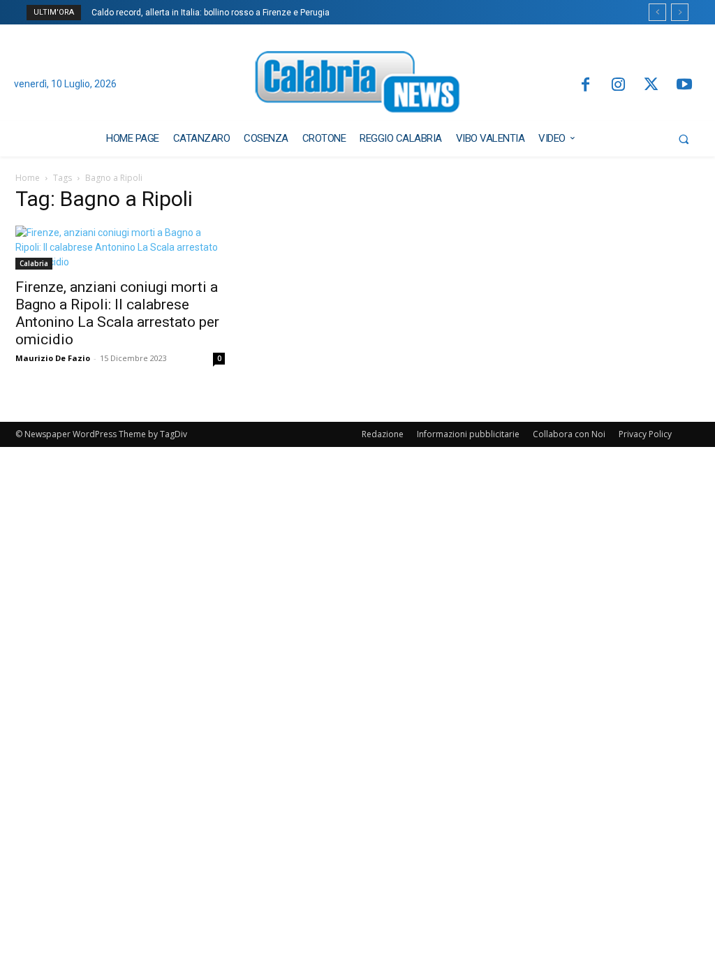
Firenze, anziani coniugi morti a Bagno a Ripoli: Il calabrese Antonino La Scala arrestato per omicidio (117, 313)
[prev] (657, 12)
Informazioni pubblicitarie (468, 434)
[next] (679, 12)
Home (27, 178)
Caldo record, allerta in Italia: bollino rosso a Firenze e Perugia (210, 12)
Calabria (34, 263)
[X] (651, 85)
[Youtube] (685, 85)
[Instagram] (618, 85)
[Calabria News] (358, 84)
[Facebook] (585, 85)
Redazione (383, 434)
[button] (683, 139)
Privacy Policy (645, 434)
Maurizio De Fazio (52, 358)
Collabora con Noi (569, 434)
